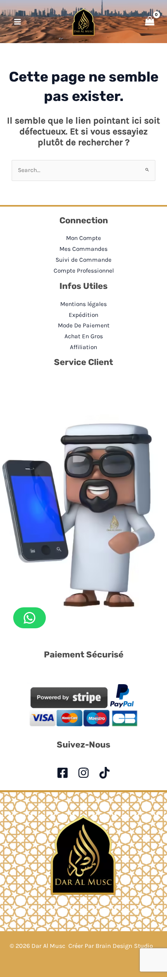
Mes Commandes (83, 248)
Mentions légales (83, 304)
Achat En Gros (83, 336)
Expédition (83, 314)
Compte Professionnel (84, 270)
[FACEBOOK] (62, 773)
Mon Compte (83, 238)
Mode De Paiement (84, 325)
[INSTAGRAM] (83, 773)
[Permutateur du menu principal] (17, 22)
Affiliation (83, 347)
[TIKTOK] (104, 773)
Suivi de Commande (83, 259)
